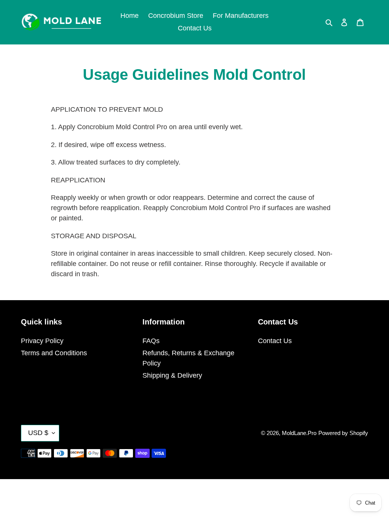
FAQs (151, 341)
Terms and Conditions (54, 353)
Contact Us (275, 341)
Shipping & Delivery (172, 375)
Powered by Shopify (343, 433)
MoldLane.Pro (299, 433)
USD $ (38, 433)
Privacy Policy (42, 341)
